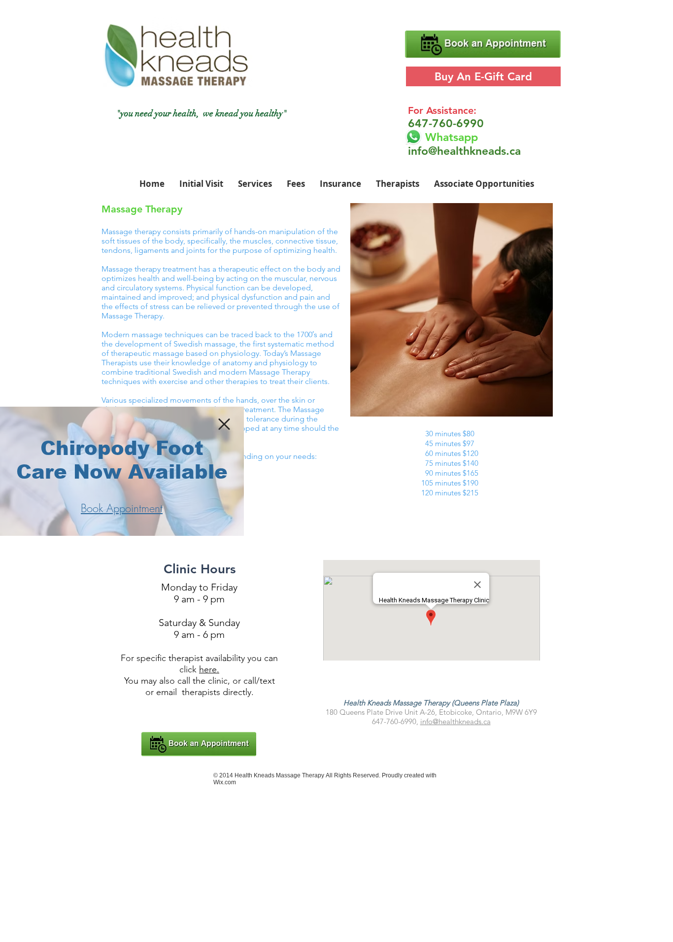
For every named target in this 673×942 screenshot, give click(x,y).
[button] (224, 424)
